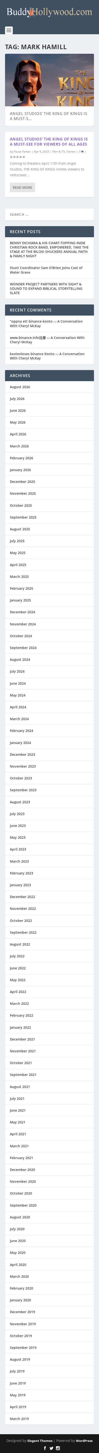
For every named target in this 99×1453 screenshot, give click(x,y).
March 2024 (19, 718)
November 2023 (23, 766)
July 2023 (17, 813)
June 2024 (18, 683)
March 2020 (19, 1276)
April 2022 (18, 991)
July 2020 (17, 1229)
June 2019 (18, 1383)
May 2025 (17, 552)
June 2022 (18, 968)
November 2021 (23, 1051)
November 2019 (23, 1324)
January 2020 (20, 1300)
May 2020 (17, 1252)
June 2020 (18, 1240)
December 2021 (22, 1039)
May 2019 (17, 1395)
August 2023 (20, 802)
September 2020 (23, 1205)
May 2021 (17, 1122)
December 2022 (22, 896)
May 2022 (17, 980)
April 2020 (18, 1264)
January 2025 (20, 600)
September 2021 (23, 1074)
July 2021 (17, 1098)
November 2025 (23, 493)
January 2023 (20, 885)
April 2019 (18, 1407)
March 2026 (19, 446)
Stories (71, 151)
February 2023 (21, 873)
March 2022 (19, 1003)
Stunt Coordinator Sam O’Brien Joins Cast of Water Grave (46, 269)
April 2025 (18, 564)
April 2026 (18, 434)
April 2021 (18, 1134)
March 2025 (19, 576)
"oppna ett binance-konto (31, 321)
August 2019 (20, 1359)
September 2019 (23, 1347)
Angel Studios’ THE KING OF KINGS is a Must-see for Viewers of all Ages (49, 141)
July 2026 (17, 398)
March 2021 (19, 1146)
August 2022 (20, 944)
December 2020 (22, 1169)
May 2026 (17, 422)
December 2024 (22, 612)
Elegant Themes (39, 1441)
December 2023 (22, 754)
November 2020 (23, 1181)
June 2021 (18, 1110)
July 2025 (17, 541)
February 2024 (21, 730)
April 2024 (18, 707)
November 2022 (23, 908)
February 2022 (21, 1015)
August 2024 (20, 659)
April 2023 (18, 849)
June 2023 (18, 825)
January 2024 (20, 742)
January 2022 (20, 1027)
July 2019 (17, 1371)
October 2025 (21, 505)
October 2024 (21, 636)
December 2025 (22, 481)
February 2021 (21, 1158)
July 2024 (17, 671)
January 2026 (20, 469)
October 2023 (21, 778)
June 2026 (18, 410)
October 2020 (21, 1193)
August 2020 (20, 1217)
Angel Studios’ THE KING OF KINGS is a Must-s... (48, 116)
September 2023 (23, 790)
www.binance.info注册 (28, 337)
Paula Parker (22, 151)
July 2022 (17, 956)
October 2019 (21, 1335)
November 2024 (23, 624)
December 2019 (22, 1312)
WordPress (84, 1441)
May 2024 (17, 695)
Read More (22, 187)
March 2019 (19, 1418)
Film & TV (58, 151)
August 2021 (20, 1086)
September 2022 (23, 932)
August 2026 (20, 387)
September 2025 (23, 517)
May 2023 (17, 837)
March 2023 (19, 861)
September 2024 (23, 647)
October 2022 (21, 920)
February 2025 (21, 588)
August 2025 (20, 529)
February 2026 (21, 458)
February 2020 (21, 1288)
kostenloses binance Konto (32, 353)
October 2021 (21, 1063)
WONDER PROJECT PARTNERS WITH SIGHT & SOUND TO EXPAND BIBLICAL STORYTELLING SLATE (46, 288)
